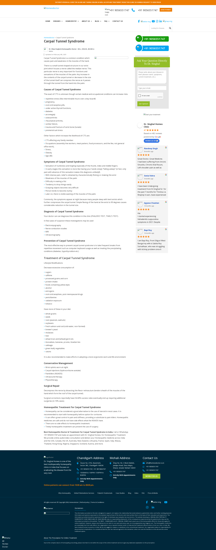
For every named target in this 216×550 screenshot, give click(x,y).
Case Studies (120, 493)
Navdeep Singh (151, 148)
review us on (150, 140)
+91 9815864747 (99, 469)
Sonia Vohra (149, 175)
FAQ (105, 21)
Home (47, 21)
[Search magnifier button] (170, 28)
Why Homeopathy (64, 493)
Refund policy (84, 502)
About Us (86, 21)
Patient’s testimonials (105, 493)
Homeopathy (71, 21)
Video (136, 493)
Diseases (56, 21)
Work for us (151, 476)
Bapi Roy (148, 230)
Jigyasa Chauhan (151, 203)
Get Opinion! (143, 104)
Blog (97, 21)
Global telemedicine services (84, 493)
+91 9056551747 (148, 10)
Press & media (153, 493)
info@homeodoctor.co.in (155, 463)
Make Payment (166, 10)
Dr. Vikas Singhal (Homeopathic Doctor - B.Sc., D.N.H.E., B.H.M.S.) (71, 49)
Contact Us (117, 21)
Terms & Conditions (97, 502)
